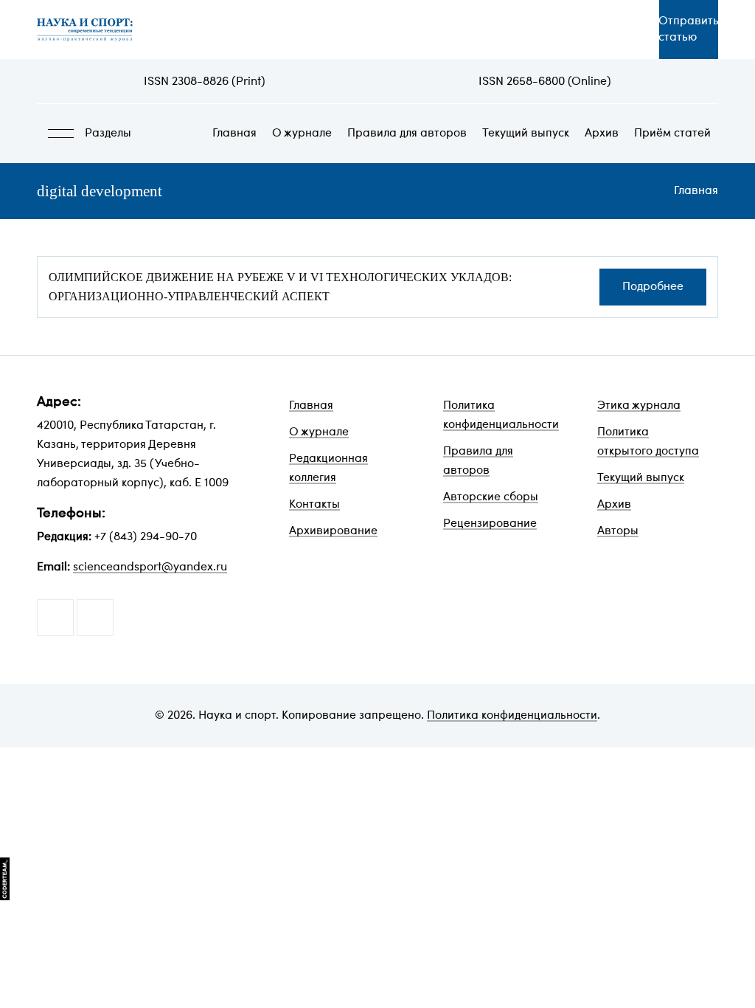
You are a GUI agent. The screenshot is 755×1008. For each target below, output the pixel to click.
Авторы (618, 531)
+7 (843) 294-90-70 (145, 537)
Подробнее (652, 287)
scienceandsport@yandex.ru (150, 567)
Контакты (314, 505)
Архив (602, 133)
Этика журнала (639, 406)
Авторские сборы (490, 497)
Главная (234, 133)
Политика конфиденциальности (512, 716)
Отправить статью (688, 29)
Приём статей (672, 133)
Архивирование (333, 531)
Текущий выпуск (525, 133)
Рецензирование (490, 524)
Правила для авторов (407, 133)
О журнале (302, 133)
